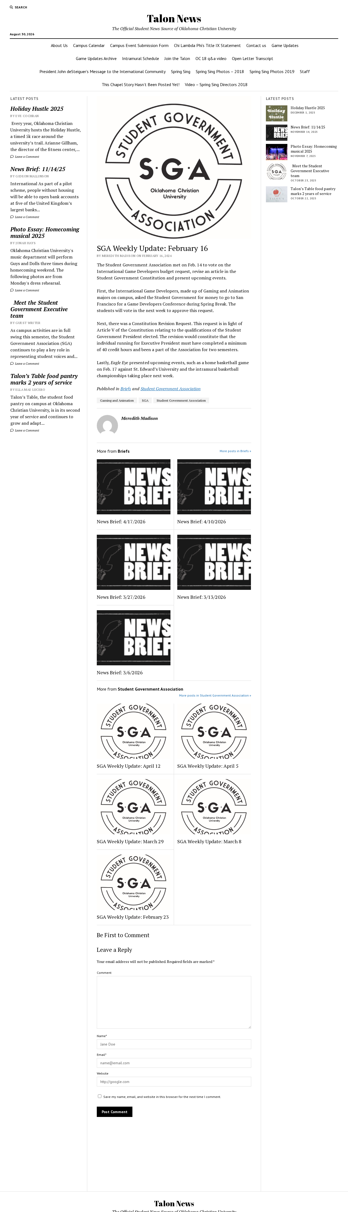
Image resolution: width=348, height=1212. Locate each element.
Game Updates (285, 45)
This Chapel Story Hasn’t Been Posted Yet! (140, 84)
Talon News (174, 18)
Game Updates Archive (96, 58)
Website (102, 1073)
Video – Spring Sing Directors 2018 (216, 84)
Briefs (125, 389)
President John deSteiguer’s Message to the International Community (102, 71)
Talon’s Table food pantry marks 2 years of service (43, 379)
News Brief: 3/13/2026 (201, 597)
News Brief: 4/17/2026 (121, 521)
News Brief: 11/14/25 (37, 169)
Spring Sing (180, 71)
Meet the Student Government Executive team (39, 309)
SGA (145, 400)
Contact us (256, 45)
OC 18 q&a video (210, 58)
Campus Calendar (89, 45)
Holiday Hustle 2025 (36, 108)
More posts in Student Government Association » (215, 695)
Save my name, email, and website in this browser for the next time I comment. (162, 1097)
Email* (101, 1055)
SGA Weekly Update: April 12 (129, 766)
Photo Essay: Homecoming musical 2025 (44, 232)
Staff (305, 71)
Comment (104, 973)
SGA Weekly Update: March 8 (209, 841)
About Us (59, 45)
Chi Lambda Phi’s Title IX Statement (207, 45)
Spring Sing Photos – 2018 (220, 71)
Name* (102, 1036)
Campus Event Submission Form (139, 45)
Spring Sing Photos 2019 (272, 71)
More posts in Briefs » (235, 451)
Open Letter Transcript (252, 58)
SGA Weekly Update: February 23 (133, 917)
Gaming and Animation (117, 400)
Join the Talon (177, 58)
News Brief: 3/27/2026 (121, 597)
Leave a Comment (26, 157)
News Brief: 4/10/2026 (201, 521)
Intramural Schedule (140, 58)
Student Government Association (171, 389)
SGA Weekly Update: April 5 (207, 766)
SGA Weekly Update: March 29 (130, 841)
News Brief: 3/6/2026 (120, 672)
